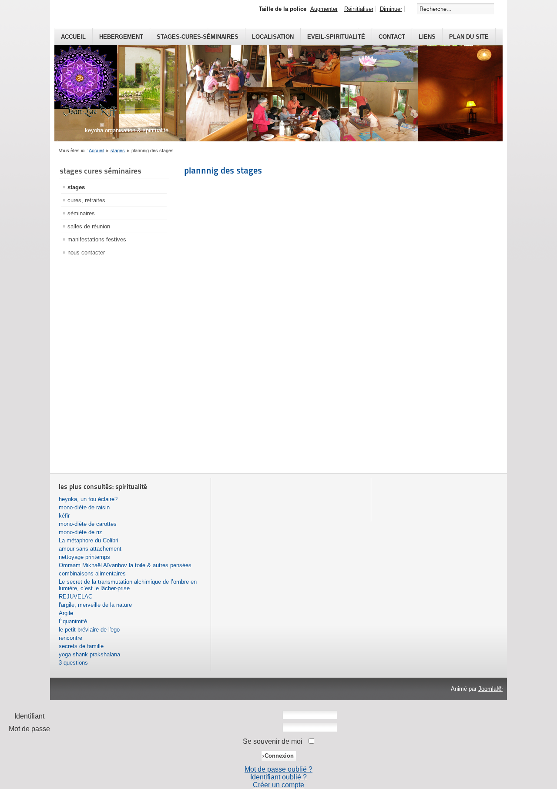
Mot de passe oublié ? (278, 769)
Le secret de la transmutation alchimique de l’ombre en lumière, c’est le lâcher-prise (128, 585)
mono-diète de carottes (88, 524)
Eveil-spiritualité (336, 36)
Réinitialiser (358, 9)
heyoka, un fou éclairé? (88, 499)
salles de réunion (88, 226)
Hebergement (121, 36)
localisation (273, 36)
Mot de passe (29, 728)
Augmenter (324, 9)
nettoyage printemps (84, 557)
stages (118, 150)
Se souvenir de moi (272, 741)
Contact (392, 36)
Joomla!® (490, 688)
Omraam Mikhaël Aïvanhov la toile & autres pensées (125, 565)
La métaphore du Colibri (88, 540)
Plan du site (469, 36)
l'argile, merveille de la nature (95, 605)
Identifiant (29, 716)
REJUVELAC (75, 596)
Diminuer (391, 9)
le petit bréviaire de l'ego (89, 629)
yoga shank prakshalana (89, 654)
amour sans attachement (90, 548)
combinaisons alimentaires (92, 573)
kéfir (64, 515)
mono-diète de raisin (84, 507)
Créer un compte (278, 785)
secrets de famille (81, 646)
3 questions (73, 662)
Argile (66, 613)
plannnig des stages (223, 170)
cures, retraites (86, 200)
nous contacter (86, 252)
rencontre (70, 638)
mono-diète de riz (80, 532)
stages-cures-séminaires (197, 36)
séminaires (81, 213)
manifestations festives (96, 239)
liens (427, 36)
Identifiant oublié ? (278, 777)
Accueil (73, 36)
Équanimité (73, 621)
